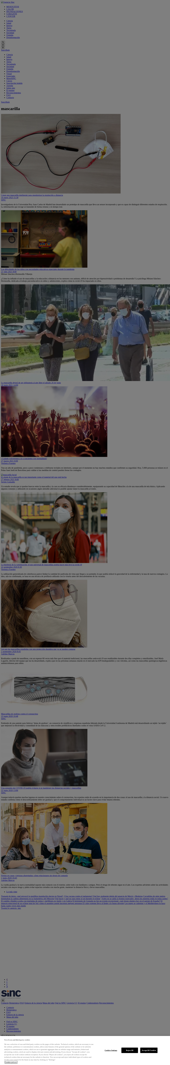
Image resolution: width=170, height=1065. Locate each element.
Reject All (129, 1050)
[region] (85, 1050)
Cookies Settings (111, 1050)
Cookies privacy (11, 1062)
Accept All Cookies (149, 1050)
